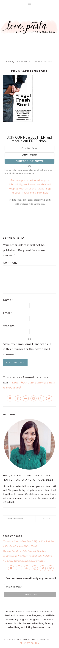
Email (7, 313)
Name (8, 299)
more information (26, 173)
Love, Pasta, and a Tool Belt (29, 31)
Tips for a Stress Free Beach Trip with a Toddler (28, 541)
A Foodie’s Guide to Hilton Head (20, 546)
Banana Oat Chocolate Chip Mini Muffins (24, 551)
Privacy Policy (29, 643)
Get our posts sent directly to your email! (31, 578)
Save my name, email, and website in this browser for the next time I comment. (27, 349)
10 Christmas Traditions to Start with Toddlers (27, 556)
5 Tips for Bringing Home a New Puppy (24, 561)
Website (9, 326)
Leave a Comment (43, 62)
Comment (11, 262)
